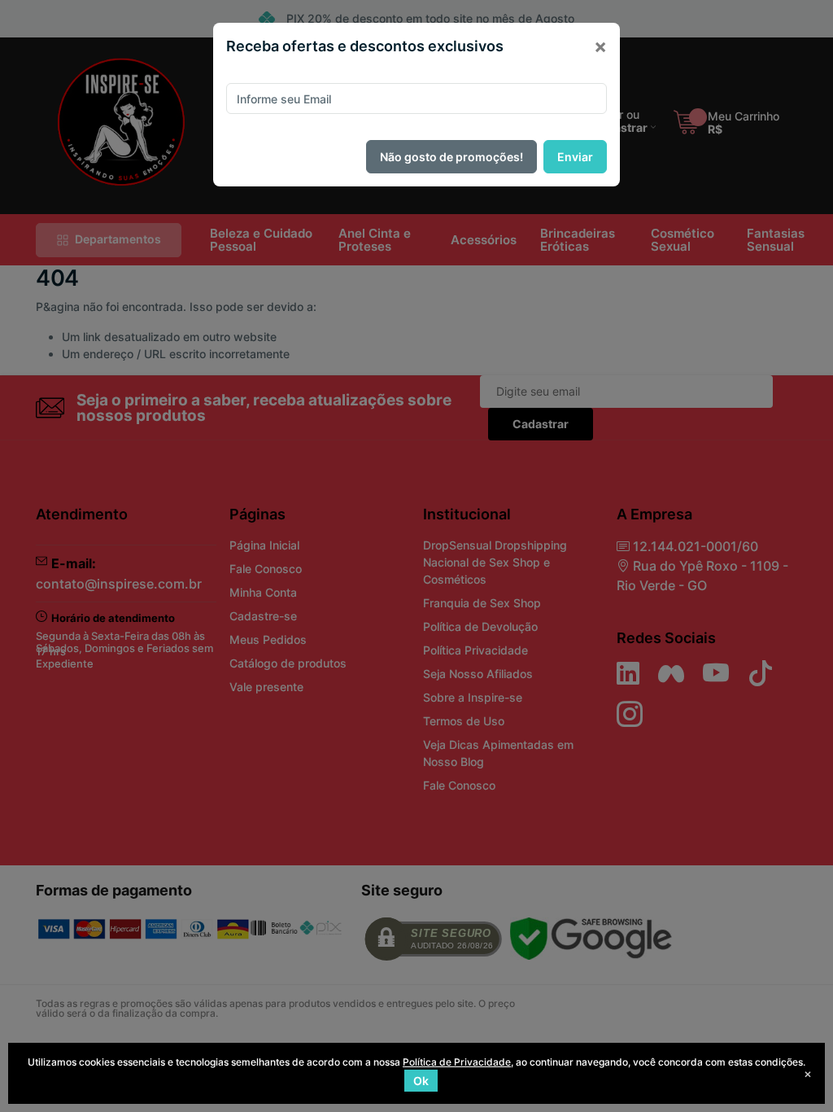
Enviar (575, 157)
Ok (421, 1081)
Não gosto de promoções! (451, 157)
